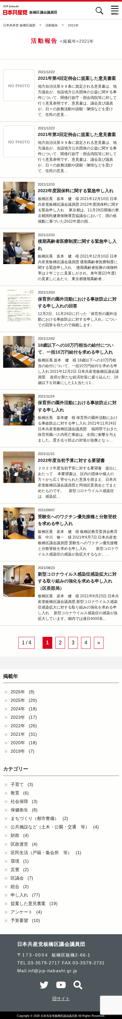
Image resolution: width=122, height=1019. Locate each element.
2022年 (18, 725)
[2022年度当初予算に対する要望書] (19, 467)
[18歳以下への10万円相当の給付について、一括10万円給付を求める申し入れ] (19, 352)
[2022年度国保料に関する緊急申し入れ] (19, 198)
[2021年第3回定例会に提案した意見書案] (19, 141)
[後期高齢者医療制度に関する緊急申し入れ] (19, 248)
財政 (15, 835)
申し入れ (19, 894)
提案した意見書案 (28, 903)
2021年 (18, 734)
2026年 (18, 691)
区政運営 (19, 844)
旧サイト (61, 998)
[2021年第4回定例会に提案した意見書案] (19, 85)
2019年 (18, 751)
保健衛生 (19, 809)
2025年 (18, 700)
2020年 (18, 742)
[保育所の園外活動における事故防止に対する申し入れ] (19, 409)
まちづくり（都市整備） (35, 818)
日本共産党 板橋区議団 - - (15, 12)
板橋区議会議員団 (43, 12)
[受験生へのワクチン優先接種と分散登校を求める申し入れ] (19, 523)
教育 (15, 792)
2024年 (18, 708)
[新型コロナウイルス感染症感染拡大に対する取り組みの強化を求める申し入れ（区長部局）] (19, 581)
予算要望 (19, 920)
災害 (15, 869)
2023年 (18, 717)
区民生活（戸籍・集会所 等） (41, 852)
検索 (99, 10)
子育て (17, 784)
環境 (15, 861)
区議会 (17, 878)
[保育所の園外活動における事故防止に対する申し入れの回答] (19, 306)
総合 (15, 886)
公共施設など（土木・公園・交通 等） (50, 826)
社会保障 (19, 801)
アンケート (22, 911)
